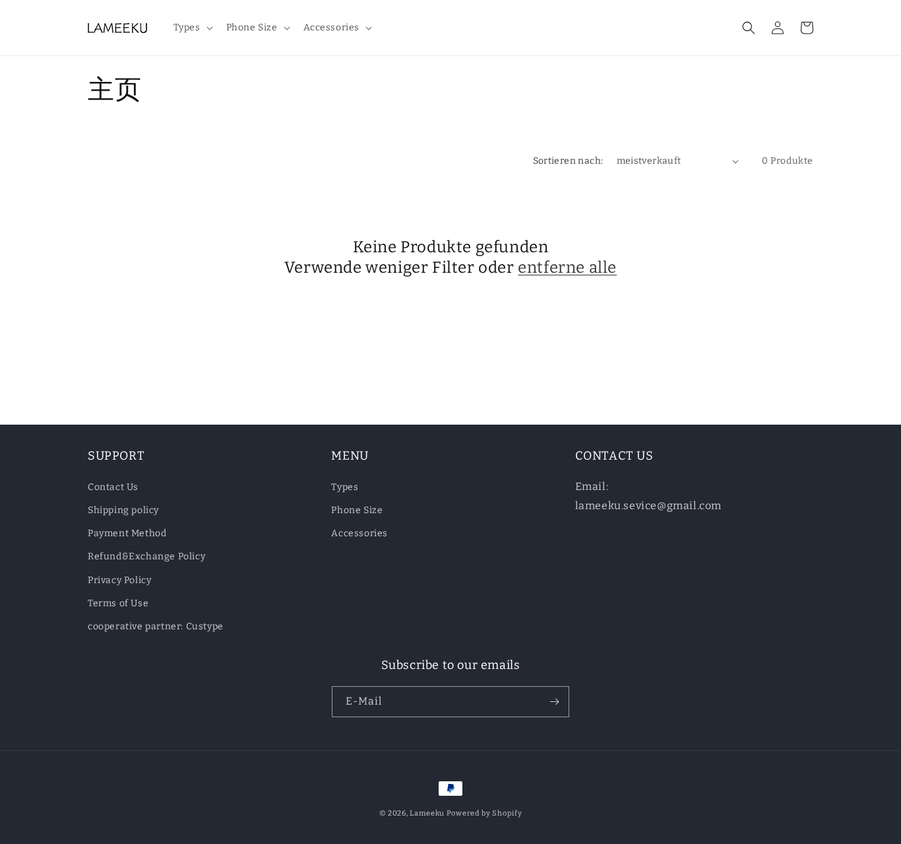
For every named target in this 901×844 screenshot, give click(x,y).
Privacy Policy (119, 580)
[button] (192, 28)
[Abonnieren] (554, 701)
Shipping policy (123, 510)
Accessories (359, 533)
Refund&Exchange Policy (146, 556)
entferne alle (567, 267)
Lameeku (427, 813)
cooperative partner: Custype (156, 626)
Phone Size (357, 510)
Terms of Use (118, 603)
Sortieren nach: (568, 160)
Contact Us (113, 487)
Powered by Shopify (484, 813)
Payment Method (127, 533)
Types (344, 487)
